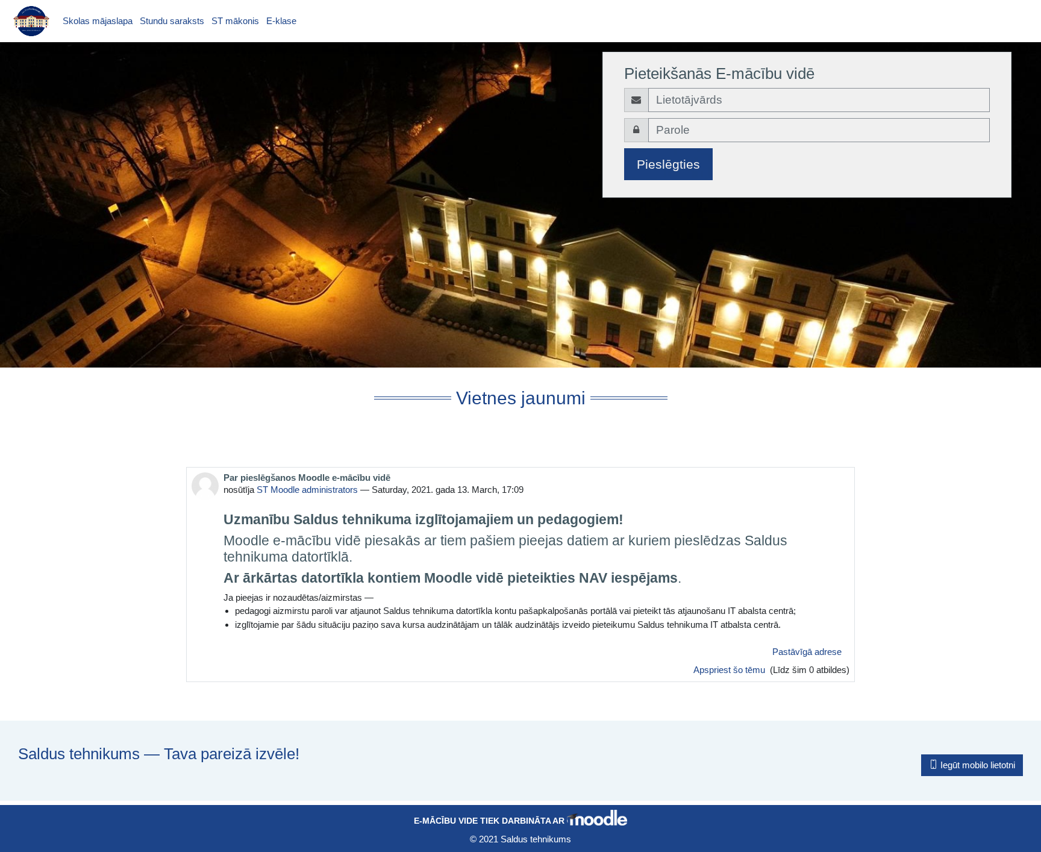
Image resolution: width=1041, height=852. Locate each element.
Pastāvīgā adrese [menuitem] (807, 652)
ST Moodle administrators (307, 489)
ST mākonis (235, 21)
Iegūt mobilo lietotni (976, 765)
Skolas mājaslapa (98, 21)
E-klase (281, 21)
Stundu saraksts (172, 21)
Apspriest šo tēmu (730, 670)
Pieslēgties (668, 164)
